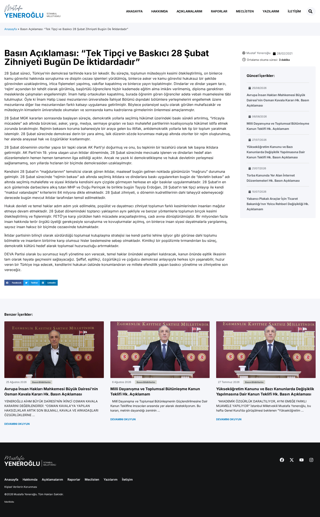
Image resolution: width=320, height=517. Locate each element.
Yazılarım (271, 11)
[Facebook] (282, 460)
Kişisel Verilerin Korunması (20, 486)
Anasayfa (134, 11)
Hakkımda (159, 11)
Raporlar (219, 11)
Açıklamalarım (189, 11)
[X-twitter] (291, 460)
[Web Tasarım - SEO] (9, 501)
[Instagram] (311, 460)
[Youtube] (301, 460)
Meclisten (245, 11)
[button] (13, 283)
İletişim (294, 11)
